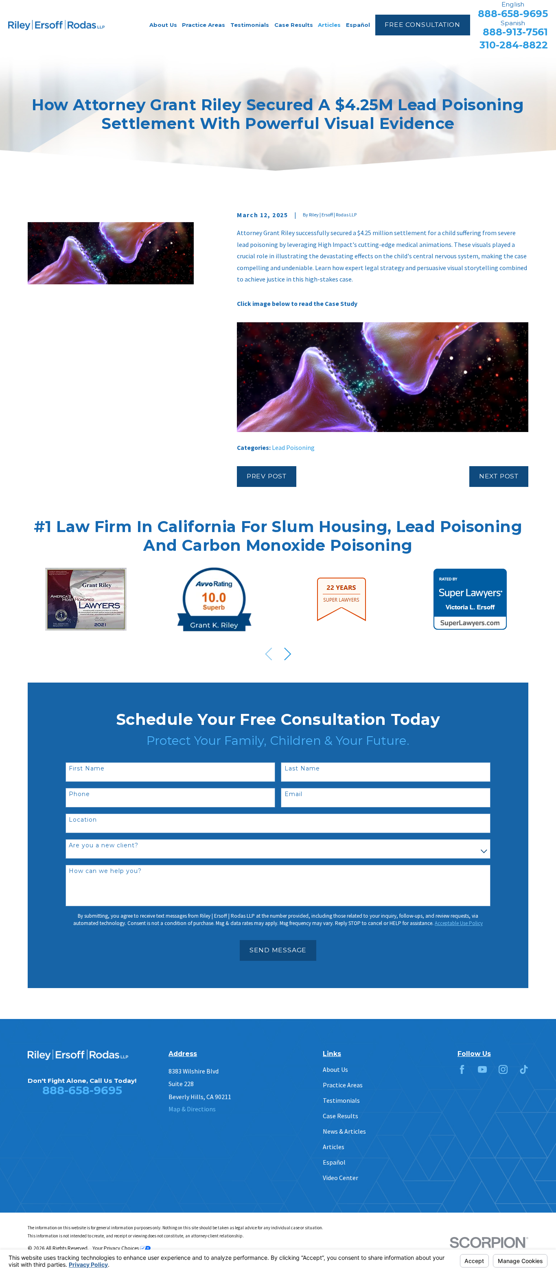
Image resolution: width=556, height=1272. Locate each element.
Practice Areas (343, 1085)
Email (293, 794)
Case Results (340, 1116)
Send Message (278, 950)
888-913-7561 (515, 32)
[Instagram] (503, 1069)
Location (83, 819)
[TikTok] (523, 1069)
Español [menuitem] (358, 25)
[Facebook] (461, 1069)
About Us (335, 1069)
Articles (333, 1147)
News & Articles (344, 1131)
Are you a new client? (103, 845)
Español (334, 1162)
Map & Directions (192, 1109)
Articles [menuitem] (329, 25)
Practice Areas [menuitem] (203, 25)
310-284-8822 (513, 45)
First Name (87, 768)
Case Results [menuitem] (293, 25)
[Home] (56, 25)
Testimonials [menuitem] (249, 25)
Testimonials (341, 1100)
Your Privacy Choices (116, 1248)
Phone (79, 794)
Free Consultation (422, 24)
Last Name (302, 768)
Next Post (499, 476)
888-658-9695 (513, 14)
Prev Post (267, 476)
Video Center (340, 1178)
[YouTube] (482, 1069)
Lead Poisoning (293, 447)
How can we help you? (105, 871)
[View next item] (287, 654)
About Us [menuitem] (163, 25)
